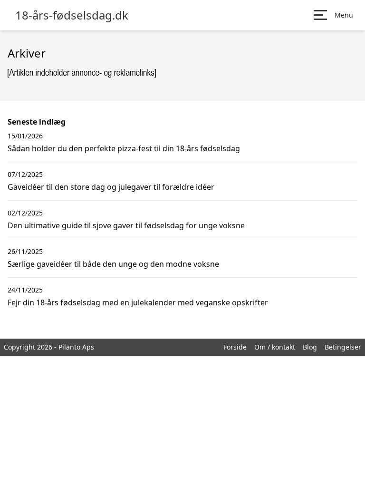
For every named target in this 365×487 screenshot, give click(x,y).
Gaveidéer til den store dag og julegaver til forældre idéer (111, 187)
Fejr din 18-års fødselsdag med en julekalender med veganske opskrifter (138, 302)
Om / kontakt (274, 346)
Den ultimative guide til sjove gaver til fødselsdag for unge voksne (126, 225)
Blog (310, 346)
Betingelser (343, 346)
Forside (235, 346)
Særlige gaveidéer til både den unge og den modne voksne (113, 264)
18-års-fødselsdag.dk (71, 15)
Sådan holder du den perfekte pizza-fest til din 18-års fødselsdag (124, 148)
